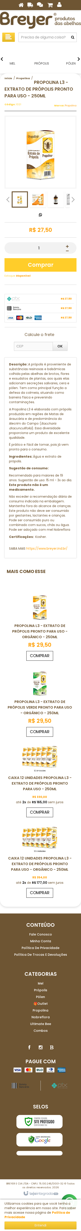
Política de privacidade (40, 948)
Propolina (23, 78)
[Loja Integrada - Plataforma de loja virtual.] (40, 1193)
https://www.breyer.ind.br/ (47, 548)
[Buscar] (72, 37)
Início (8, 78)
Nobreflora (41, 1017)
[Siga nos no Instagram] (40, 1047)
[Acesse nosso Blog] (51, 1047)
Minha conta (40, 941)
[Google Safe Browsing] (39, 1139)
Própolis (40, 990)
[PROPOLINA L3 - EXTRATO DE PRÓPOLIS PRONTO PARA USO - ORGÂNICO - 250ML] (40, 625)
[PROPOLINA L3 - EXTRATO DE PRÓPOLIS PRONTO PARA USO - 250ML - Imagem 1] (20, 199)
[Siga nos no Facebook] (29, 1047)
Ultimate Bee (40, 1024)
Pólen (40, 997)
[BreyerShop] (40, 20)
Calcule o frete (39, 334)
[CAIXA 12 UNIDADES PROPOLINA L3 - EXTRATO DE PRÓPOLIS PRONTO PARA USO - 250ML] (40, 779)
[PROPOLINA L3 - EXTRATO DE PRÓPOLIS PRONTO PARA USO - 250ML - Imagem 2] (38, 199)
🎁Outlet (41, 1003)
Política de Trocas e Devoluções (40, 954)
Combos (41, 1030)
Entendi (40, 1225)
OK (60, 346)
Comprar (40, 265)
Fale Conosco (40, 934)
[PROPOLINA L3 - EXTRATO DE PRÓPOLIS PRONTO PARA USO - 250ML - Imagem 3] (56, 199)
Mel (40, 983)
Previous (7, 199)
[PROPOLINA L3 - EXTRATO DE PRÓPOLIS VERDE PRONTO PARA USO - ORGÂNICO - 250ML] (40, 701)
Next (73, 198)
